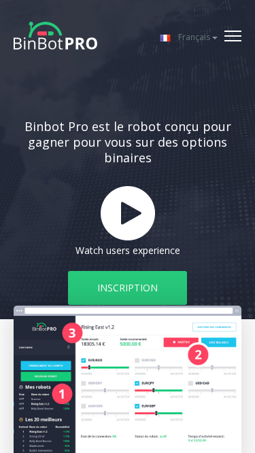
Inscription (127, 287)
